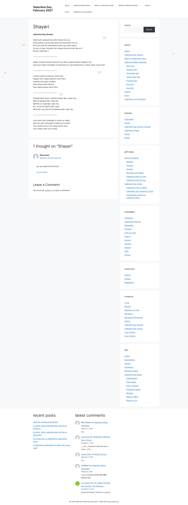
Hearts (127, 275)
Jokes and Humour (132, 222)
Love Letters (129, 332)
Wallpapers (129, 282)
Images (127, 279)
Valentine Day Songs (133, 329)
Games (127, 363)
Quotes (127, 240)
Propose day (131, 70)
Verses (127, 255)
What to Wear (132, 397)
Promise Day (131, 81)
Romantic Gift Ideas (135, 173)
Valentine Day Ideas (133, 375)
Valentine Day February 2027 (43, 8)
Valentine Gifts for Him (136, 176)
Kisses (127, 123)
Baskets (129, 162)
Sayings (127, 244)
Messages (128, 225)
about (67, 5)
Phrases (128, 229)
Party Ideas (131, 382)
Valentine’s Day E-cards (136, 188)
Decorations (129, 360)
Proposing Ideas (133, 389)
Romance (128, 314)
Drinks (127, 134)
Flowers (129, 165)
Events (147, 5)
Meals (127, 138)
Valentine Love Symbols (83, 12)
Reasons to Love (131, 310)
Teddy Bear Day (133, 77)
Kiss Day (130, 84)
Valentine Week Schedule (128, 5)
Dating (127, 321)
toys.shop (85, 437)
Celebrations (131, 378)
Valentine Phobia (131, 130)
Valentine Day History (82, 5)
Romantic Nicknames (133, 317)
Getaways (128, 367)
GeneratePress (113, 502)
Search (127, 25)
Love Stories (129, 336)
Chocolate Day (132, 73)
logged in (49, 190)
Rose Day (130, 66)
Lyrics (126, 303)
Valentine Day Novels (133, 325)
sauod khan (86, 454)
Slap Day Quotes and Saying (45, 422)
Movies (127, 306)
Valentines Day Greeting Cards (139, 191)
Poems (127, 236)
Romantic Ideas (131, 371)
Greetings (128, 218)
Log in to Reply (41, 172)
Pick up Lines (130, 233)
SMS (126, 251)
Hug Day (130, 88)
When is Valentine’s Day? (104, 5)
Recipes (129, 393)
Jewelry (129, 169)
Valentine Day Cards (133, 184)
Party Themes (132, 386)
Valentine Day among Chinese (137, 127)
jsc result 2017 (87, 483)
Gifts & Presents (131, 158)
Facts (67, 12)
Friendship (129, 119)
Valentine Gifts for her (136, 180)
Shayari (127, 248)
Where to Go (131, 400)
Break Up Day (101, 454)
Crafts (127, 356)
